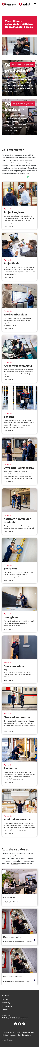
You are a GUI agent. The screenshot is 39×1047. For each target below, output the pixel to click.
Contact (5, 1009)
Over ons (5, 999)
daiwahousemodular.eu (9, 1035)
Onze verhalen (7, 1006)
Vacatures (5, 996)
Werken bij (6, 1003)
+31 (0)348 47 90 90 (8, 1032)
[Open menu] (35, 4)
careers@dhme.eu (22, 1032)
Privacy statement (7, 1040)
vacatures (14, 864)
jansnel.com (27, 1035)
